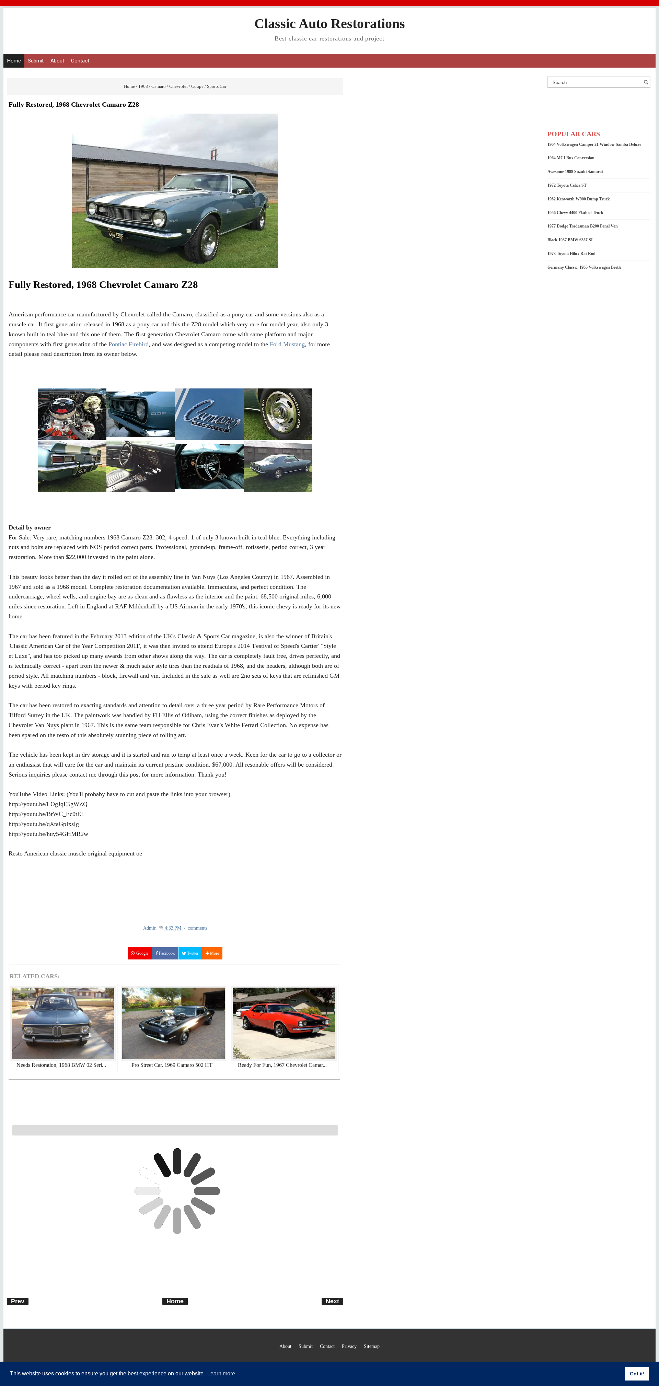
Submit (36, 61)
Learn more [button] (221, 1373)
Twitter (192, 953)
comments (197, 928)
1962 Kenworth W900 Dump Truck (578, 199)
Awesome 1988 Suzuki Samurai (575, 171)
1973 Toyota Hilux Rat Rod (571, 253)
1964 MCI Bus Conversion (570, 157)
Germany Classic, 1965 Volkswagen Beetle (584, 267)
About (57, 61)
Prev (17, 1301)
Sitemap (372, 1346)
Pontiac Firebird (128, 344)
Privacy (349, 1346)
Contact (80, 61)
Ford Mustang (287, 344)
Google (141, 953)
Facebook (166, 953)
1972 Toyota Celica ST (567, 185)
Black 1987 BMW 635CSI (570, 239)
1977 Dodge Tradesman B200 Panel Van (582, 226)
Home (14, 61)
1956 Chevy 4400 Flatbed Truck (575, 212)
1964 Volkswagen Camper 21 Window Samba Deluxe (594, 144)
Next (332, 1301)
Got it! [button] (637, 1373)
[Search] (647, 85)
